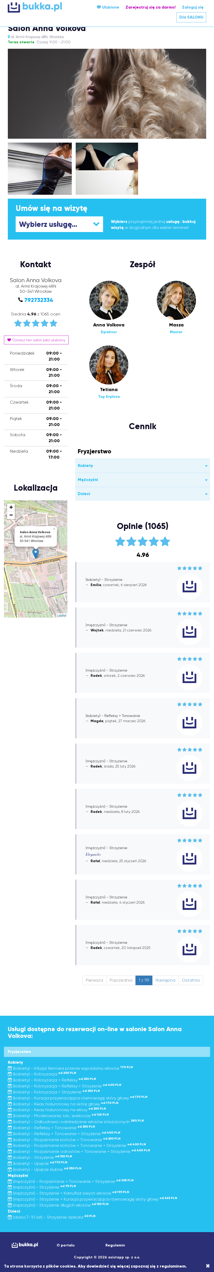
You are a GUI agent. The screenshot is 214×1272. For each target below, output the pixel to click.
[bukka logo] (24, 1245)
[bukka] (41, 7)
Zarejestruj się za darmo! (151, 7)
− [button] (11, 515)
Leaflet (61, 615)
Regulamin (115, 1245)
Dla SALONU (191, 17)
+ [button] (11, 507)
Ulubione (110, 7)
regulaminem (173, 1266)
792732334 (38, 299)
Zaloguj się (193, 7)
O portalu (66, 1245)
